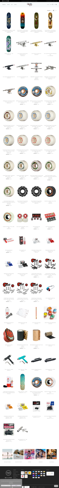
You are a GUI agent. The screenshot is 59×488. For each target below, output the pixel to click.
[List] (54, 10)
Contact (15, 4)
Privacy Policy (15, 478)
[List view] (56, 10)
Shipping (14, 477)
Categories (4, 4)
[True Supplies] (29, 4)
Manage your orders (16, 474)
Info (11, 4)
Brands (8, 4)
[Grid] (53, 10)
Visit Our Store (15, 471)
